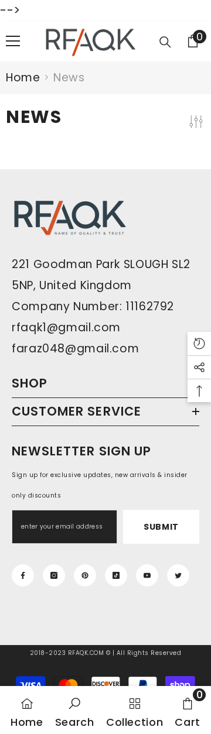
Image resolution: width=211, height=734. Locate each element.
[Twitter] (178, 575)
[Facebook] (23, 575)
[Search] (165, 42)
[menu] (13, 41)
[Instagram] (54, 575)
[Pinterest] (85, 575)
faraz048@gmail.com (75, 348)
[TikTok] (116, 575)
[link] (75, 710)
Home (23, 77)
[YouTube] (147, 575)
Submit (161, 527)
